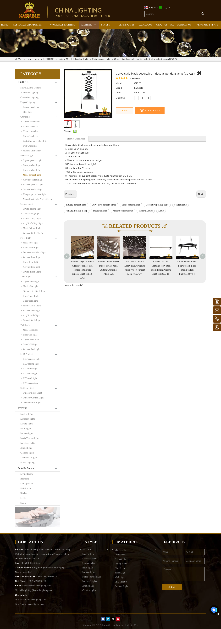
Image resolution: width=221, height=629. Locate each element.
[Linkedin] (108, 619)
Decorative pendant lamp (157, 205)
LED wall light (30, 378)
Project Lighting (27, 102)
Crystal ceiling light (32, 209)
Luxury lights (26, 424)
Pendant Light (26, 155)
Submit (172, 587)
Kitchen (24, 493)
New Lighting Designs (30, 88)
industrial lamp (100, 211)
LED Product (26, 354)
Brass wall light (30, 335)
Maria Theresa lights (29, 438)
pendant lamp (180, 205)
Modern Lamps (146, 211)
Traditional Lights (28, 457)
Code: (119, 92)
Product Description (76, 139)
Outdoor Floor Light (32, 393)
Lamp (161, 211)
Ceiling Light (26, 204)
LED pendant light (31, 359)
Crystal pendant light (32, 160)
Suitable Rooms (26, 468)
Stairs (23, 503)
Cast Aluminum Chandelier (35, 141)
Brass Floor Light (31, 247)
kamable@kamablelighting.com (36, 585)
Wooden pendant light (33, 184)
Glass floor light (30, 262)
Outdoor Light (27, 388)
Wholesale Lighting (29, 92)
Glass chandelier (30, 136)
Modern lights (26, 414)
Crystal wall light (31, 339)
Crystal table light (31, 281)
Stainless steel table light (34, 291)
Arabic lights (26, 448)
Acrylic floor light (31, 267)
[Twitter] (113, 619)
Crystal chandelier (31, 121)
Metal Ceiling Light (32, 228)
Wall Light (25, 325)
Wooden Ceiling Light (33, 233)
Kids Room (25, 488)
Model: (119, 83)
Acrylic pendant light (32, 180)
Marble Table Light (32, 305)
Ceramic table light (31, 320)
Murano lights (26, 433)
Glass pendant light (31, 165)
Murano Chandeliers (32, 151)
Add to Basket (152, 110)
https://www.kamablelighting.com (30, 599)
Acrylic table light (31, 315)
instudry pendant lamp (76, 205)
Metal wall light (30, 330)
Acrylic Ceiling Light (33, 223)
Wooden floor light (31, 257)
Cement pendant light (33, 189)
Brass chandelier (30, 126)
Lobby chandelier (31, 107)
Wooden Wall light (31, 349)
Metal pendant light (32, 175)
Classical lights (27, 453)
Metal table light (30, 286)
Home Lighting (27, 462)
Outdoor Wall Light (32, 402)
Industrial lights (27, 443)
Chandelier (25, 117)
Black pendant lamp (131, 205)
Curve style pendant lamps (104, 205)
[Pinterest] (118, 619)
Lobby (23, 498)
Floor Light (25, 238)
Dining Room (26, 483)
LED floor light (30, 368)
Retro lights (25, 428)
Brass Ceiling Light (32, 218)
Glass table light (30, 301)
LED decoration (30, 383)
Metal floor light (30, 243)
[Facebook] (103, 619)
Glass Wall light (30, 344)
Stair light (27, 112)
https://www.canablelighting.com (30, 604)
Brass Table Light (31, 296)
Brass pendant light (31, 170)
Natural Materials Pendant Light (37, 199)
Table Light (25, 276)
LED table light (30, 373)
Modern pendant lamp (123, 211)
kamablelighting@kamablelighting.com (34, 590)
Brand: (119, 88)
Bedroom (24, 479)
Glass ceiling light (31, 213)
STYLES (23, 408)
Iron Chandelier (30, 146)
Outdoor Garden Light (33, 398)
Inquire (124, 110)
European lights (27, 419)
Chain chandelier (30, 131)
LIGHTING (24, 82)
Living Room (26, 474)
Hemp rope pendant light (34, 194)
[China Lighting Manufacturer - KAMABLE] (29, 10)
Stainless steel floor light (34, 252)
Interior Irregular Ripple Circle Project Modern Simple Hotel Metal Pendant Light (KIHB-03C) (82, 269)
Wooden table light (31, 310)
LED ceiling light (31, 364)
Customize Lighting (29, 97)
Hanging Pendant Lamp (76, 211)
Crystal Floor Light (32, 272)
